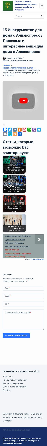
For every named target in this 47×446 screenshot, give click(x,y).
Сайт (7, 304)
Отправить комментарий (16, 335)
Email (7, 296)
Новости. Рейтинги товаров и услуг (18, 61)
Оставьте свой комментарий (18, 312)
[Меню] (41, 5)
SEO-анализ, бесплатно (15, 387)
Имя (7, 288)
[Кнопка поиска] (41, 16)
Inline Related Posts (38, 259)
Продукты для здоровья (15, 380)
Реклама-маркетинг (13, 383)
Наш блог (7, 376)
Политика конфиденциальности (17, 430)
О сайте (7, 390)
